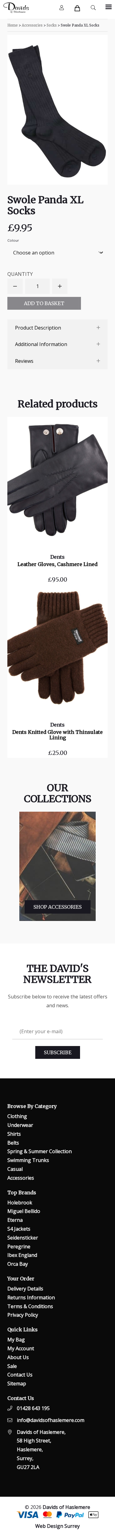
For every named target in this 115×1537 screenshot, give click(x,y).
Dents (57, 557)
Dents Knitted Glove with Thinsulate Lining (57, 735)
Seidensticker (22, 1237)
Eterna (15, 1220)
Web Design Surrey (57, 1526)
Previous (14, 866)
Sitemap (16, 1383)
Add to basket (44, 303)
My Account (20, 1348)
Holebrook (19, 1202)
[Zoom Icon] (57, 110)
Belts (13, 1142)
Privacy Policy (22, 1315)
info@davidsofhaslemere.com (50, 1420)
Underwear (20, 1125)
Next (99, 866)
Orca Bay (17, 1264)
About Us (18, 1357)
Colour (13, 240)
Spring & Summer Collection (39, 1151)
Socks (52, 25)
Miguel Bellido (23, 1211)
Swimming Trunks (28, 1160)
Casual (15, 1169)
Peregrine (18, 1246)
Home (12, 25)
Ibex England (22, 1255)
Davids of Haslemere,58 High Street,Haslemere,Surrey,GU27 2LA (41, 1449)
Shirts (14, 1134)
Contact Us (20, 1374)
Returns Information (31, 1297)
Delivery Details (25, 1288)
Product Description (38, 327)
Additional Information (41, 344)
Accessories (32, 25)
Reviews (24, 361)
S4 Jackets (18, 1228)
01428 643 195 (33, 1408)
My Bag (16, 1339)
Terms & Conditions (30, 1306)
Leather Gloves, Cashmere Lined (57, 564)
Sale (12, 1366)
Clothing (17, 1116)
